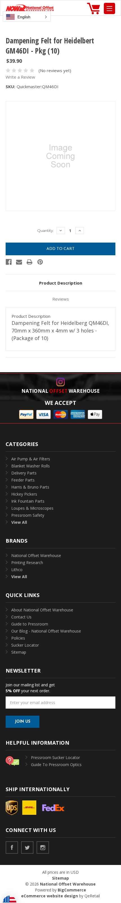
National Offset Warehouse (36, 555)
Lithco (17, 569)
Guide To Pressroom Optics (56, 764)
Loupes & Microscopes (32, 508)
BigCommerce (72, 890)
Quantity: (45, 230)
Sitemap (18, 652)
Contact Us (21, 617)
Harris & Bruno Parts (30, 487)
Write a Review (20, 77)
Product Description (60, 283)
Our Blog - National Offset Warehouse (46, 631)
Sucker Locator (25, 645)
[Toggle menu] (109, 8)
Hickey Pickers (24, 494)
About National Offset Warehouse (42, 610)
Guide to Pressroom (29, 624)
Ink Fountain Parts (27, 501)
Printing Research (27, 562)
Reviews (60, 299)
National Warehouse (60, 391)
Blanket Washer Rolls (30, 466)
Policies (18, 638)
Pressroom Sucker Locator (55, 757)
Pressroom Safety (27, 515)
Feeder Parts (23, 480)
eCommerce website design (49, 895)
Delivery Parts (24, 473)
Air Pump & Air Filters (30, 459)
